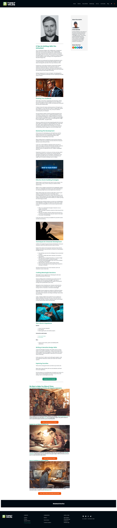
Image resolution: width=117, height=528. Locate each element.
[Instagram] (88, 516)
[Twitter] (91, 516)
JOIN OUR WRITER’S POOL (63, 416)
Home (74, 3)
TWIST (45, 417)
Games (79, 3)
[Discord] (83, 516)
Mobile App (91, 3)
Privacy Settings (27, 522)
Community (103, 3)
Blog (108, 3)
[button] (73, 47)
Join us (97, 3)
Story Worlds (85, 3)
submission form (48, 490)
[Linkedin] (86, 516)
